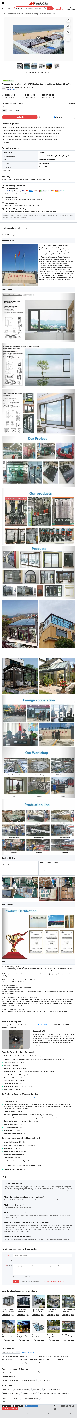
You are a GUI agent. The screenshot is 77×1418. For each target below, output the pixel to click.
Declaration (58, 1413)
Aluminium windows (44, 1363)
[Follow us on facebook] (62, 1406)
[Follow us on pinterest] (73, 1406)
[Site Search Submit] (50, 8)
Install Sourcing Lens (11, 1409)
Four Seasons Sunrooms (10, 1380)
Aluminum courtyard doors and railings (31, 1359)
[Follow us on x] (64, 1406)
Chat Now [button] (58, 117)
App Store (7, 1406)
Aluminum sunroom (7, 1359)
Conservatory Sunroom (28, 1380)
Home (3, 14)
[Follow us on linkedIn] (55, 1409)
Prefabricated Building (31, 14)
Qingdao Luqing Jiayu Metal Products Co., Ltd (19, 87)
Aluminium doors (7, 1363)
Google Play (18, 1406)
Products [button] (19, 8)
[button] (3, 3)
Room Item (6, 1389)
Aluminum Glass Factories (21, 1389)
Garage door (24, 1356)
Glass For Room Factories (10, 1393)
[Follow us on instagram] (67, 1406)
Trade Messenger (32, 1406)
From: (10, 1256)
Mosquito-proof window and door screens (50, 1356)
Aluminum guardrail (62, 1356)
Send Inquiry (19, 117)
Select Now (71, 104)
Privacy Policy (67, 1413)
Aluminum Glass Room (29, 1393)
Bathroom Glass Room (10, 1398)
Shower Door (60, 1359)
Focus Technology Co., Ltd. (25, 1413)
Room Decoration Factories (52, 1389)
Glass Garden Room (45, 1380)
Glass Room (36, 1389)
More (3, 1401)
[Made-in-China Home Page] (38, 3)
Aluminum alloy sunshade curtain (11, 1356)
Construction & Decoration (15, 14)
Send (16, 1281)
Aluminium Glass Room (46, 1393)
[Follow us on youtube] (70, 1406)
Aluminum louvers (43, 1359)
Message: (9, 1266)
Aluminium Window (21, 1098)
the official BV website (45, 1025)
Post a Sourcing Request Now (54, 1281)
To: (11, 1261)
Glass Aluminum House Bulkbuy (30, 1398)
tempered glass (24, 1363)
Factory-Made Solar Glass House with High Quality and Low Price (8, 1312)
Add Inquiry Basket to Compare (39, 72)
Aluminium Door (32, 1098)
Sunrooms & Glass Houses (47, 14)
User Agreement (49, 1413)
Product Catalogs (28, 1352)
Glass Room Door (62, 1393)
